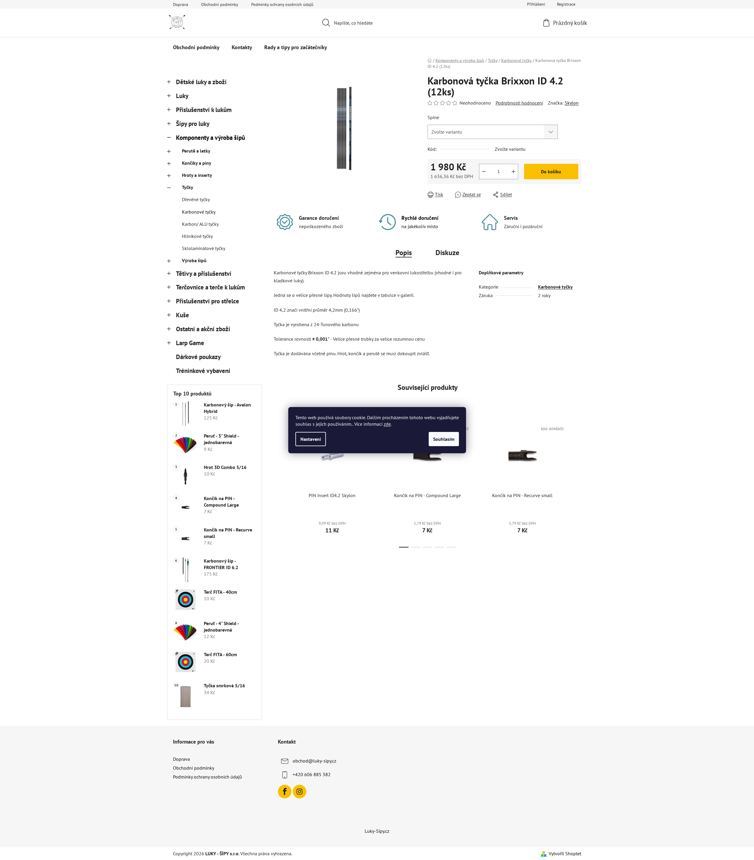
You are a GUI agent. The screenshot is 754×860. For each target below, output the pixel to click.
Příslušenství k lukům (204, 110)
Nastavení (310, 439)
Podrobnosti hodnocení (519, 103)
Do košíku (551, 171)
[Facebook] (285, 791)
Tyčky (187, 187)
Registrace (566, 4)
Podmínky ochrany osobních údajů (282, 4)
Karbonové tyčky (198, 212)
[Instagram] (299, 791)
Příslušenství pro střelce (207, 301)
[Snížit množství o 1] (483, 171)
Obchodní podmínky (219, 4)
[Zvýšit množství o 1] (513, 171)
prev (278, 483)
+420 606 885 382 (312, 774)
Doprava (180, 4)
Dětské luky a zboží (201, 82)
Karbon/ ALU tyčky (200, 224)
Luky (182, 96)
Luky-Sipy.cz (377, 831)
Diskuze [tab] (447, 252)
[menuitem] (196, 47)
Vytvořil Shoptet (565, 853)
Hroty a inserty (197, 175)
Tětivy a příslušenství (203, 274)
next (576, 483)
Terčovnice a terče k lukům (210, 287)
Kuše (182, 315)
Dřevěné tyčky (196, 199)
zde (387, 424)
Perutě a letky (196, 151)
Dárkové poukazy (198, 357)
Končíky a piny (196, 163)
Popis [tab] (404, 252)
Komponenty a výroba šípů (210, 138)
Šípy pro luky (192, 124)
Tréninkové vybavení (203, 371)
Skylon (572, 103)
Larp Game (190, 343)
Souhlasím (443, 439)
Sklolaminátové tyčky (203, 248)
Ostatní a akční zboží (203, 329)
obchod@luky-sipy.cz (314, 761)
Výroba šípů (194, 260)
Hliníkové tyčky (197, 236)
